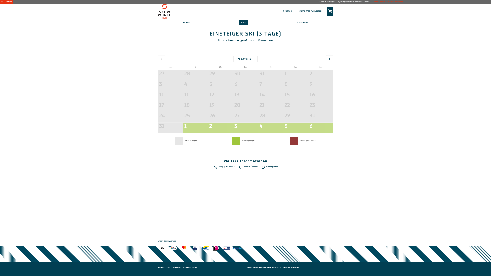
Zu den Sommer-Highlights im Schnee (370, 2)
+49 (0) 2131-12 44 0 (227, 167)
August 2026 (245, 59)
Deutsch (287, 11)
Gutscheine (302, 22)
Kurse (244, 22)
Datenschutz (177, 267)
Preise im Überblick (250, 167)
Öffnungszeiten (272, 167)
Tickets (186, 22)
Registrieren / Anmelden (310, 11)
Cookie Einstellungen (190, 267)
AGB (169, 267)
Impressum (161, 267)
